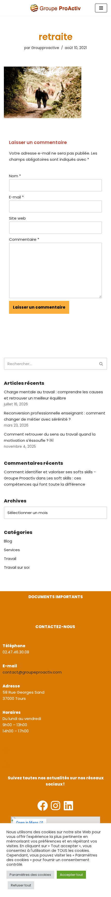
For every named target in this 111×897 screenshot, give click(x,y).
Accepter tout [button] (71, 874)
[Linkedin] (68, 805)
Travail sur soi (16, 567)
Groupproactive (45, 47)
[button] (4, 616)
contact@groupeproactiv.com (32, 672)
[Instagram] (55, 805)
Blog (8, 541)
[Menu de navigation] (101, 8)
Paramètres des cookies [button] (30, 874)
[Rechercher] (101, 364)
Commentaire (24, 239)
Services (12, 549)
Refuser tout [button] (21, 885)
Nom (15, 176)
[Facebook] (42, 805)
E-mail (16, 197)
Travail (10, 558)
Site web (17, 218)
